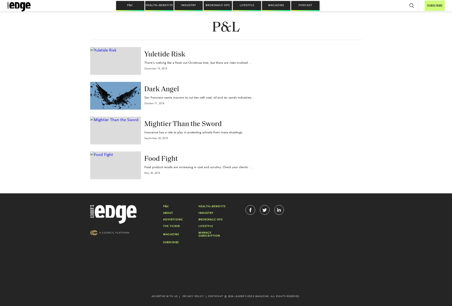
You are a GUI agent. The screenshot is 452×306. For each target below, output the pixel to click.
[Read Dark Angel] (115, 96)
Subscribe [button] (435, 5)
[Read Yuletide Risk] (115, 61)
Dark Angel (161, 89)
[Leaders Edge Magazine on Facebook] (250, 210)
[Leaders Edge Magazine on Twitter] (265, 210)
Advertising (173, 219)
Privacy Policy (193, 296)
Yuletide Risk (164, 54)
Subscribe (171, 242)
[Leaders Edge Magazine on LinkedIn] (279, 210)
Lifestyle (247, 5)
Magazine (276, 5)
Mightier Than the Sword (183, 124)
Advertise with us (165, 296)
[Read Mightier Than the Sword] (115, 130)
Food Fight (161, 159)
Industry (188, 5)
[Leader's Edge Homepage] (113, 214)
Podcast (305, 5)
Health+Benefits (159, 5)
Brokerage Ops (218, 5)
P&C (130, 5)
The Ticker (171, 226)
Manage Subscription (209, 234)
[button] (411, 5)
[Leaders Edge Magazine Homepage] (19, 7)
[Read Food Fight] (115, 165)
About (168, 213)
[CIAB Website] (109, 232)
